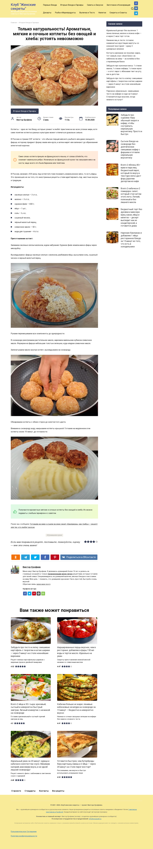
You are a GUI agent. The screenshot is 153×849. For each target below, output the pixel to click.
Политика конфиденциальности (24, 836)
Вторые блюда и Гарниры (71, 5)
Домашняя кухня (55, 535)
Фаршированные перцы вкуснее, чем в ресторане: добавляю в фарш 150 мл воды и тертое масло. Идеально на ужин (76, 651)
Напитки (102, 12)
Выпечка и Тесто (87, 12)
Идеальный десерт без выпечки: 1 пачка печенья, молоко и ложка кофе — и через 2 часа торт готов (123, 33)
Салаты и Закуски (95, 5)
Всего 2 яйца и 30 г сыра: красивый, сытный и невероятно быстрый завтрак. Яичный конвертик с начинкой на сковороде (30, 708)
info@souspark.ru (95, 819)
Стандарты (30, 791)
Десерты (47, 12)
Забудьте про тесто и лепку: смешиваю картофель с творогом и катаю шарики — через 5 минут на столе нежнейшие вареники (30, 651)
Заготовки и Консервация (118, 5)
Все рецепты (58, 791)
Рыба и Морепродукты (65, 12)
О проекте (16, 791)
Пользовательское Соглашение (24, 832)
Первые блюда (50, 5)
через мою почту (43, 584)
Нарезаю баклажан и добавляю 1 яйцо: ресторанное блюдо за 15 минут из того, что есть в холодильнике (131, 240)
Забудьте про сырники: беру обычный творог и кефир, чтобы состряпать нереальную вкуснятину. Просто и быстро (131, 124)
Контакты (44, 791)
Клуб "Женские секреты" (23, 7)
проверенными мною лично (60, 574)
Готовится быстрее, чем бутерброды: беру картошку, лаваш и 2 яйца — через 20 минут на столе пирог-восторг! (76, 764)
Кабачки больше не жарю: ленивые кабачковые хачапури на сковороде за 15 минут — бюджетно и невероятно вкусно (76, 708)
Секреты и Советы (118, 12)
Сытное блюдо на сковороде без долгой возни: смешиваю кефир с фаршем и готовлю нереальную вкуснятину (130, 149)
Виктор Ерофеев (32, 567)
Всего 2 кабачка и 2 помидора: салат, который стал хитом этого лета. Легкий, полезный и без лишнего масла (131, 195)
